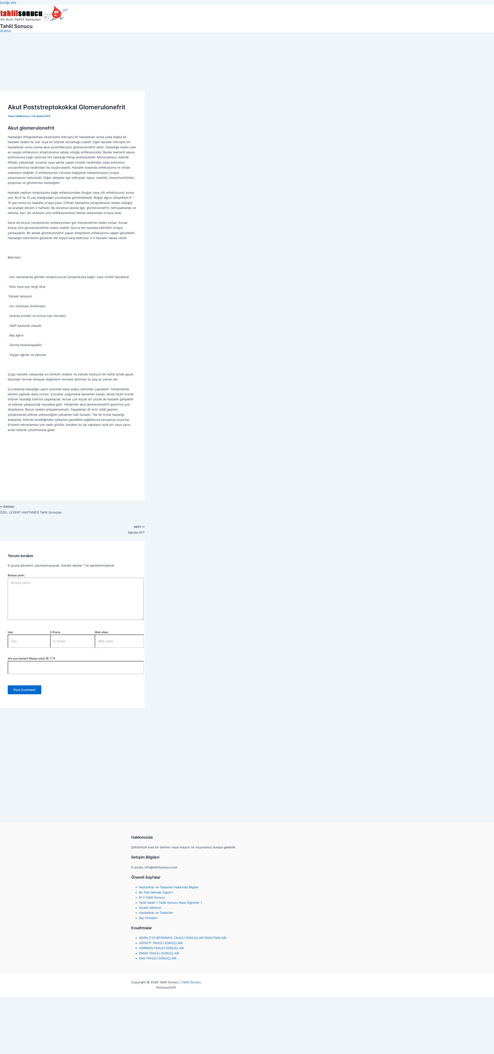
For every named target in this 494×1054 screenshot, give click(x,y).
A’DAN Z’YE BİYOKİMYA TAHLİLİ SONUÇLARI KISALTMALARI (182, 938)
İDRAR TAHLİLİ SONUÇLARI (159, 953)
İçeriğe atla (8, 2)
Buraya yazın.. (17, 575)
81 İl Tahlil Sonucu (152, 897)
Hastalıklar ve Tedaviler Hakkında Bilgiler (169, 887)
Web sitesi (101, 632)
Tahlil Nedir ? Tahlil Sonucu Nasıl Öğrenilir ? (170, 903)
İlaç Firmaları (148, 918)
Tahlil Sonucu (16, 26)
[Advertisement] (247, 62)
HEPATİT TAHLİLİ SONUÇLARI (161, 943)
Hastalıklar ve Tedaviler (156, 913)
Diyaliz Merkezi (150, 908)
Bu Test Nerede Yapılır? (156, 892)
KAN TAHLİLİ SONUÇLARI (157, 958)
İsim (10, 632)
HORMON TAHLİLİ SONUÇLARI (161, 948)
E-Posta (55, 632)
